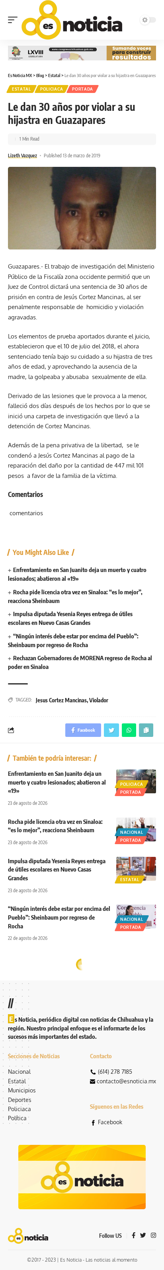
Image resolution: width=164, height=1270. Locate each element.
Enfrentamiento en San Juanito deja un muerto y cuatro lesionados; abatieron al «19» (57, 782)
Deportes (19, 1099)
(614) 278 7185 (115, 1071)
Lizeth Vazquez (22, 156)
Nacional (131, 832)
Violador (98, 700)
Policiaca (51, 89)
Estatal (21, 89)
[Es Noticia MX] (71, 20)
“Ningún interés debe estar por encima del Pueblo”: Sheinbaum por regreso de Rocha (59, 917)
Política (17, 1118)
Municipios (22, 1090)
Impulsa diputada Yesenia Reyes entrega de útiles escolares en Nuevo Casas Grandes (56, 869)
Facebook (110, 1122)
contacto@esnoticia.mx (126, 1081)
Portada (82, 89)
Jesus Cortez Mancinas (61, 700)
